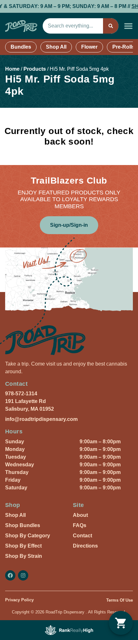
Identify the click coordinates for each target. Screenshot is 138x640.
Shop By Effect (23, 546)
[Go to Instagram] (23, 575)
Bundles (21, 47)
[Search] (110, 26)
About (80, 515)
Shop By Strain (23, 556)
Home (12, 69)
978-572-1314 (21, 393)
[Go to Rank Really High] (69, 630)
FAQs (79, 525)
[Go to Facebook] (10, 575)
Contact (82, 535)
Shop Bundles (22, 525)
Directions (85, 546)
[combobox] (73, 26)
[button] (128, 25)
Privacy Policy (19, 599)
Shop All (56, 47)
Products (34, 69)
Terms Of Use (119, 600)
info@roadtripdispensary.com (41, 419)
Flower (89, 47)
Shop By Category (27, 535)
